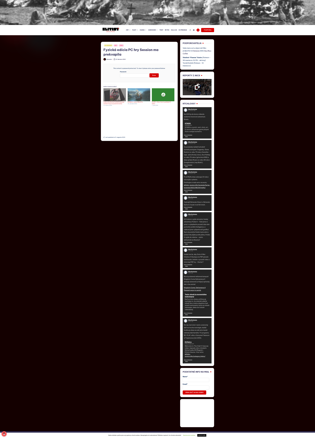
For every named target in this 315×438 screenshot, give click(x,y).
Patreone (196, 51)
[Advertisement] (139, 120)
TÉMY (121, 45)
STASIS (188, 123)
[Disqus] (139, 161)
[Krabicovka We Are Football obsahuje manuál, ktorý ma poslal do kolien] (114, 94)
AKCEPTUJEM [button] (201, 435)
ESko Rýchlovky (192, 109)
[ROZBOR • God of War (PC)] (139, 94)
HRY (116, 45)
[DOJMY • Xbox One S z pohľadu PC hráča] (163, 94)
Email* (185, 384)
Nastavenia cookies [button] (189, 435)
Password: (123, 72)
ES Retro (188, 342)
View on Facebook (188, 135)
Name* (185, 377)
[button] (207, 30)
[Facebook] (190, 30)
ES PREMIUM (108, 45)
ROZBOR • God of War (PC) (135, 102)
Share (186, 136)
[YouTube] (194, 30)
